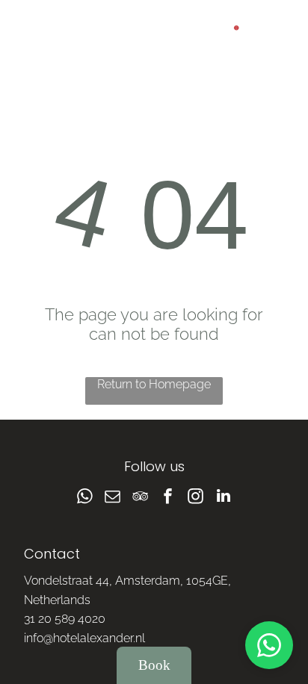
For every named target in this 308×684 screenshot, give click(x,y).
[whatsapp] (85, 498)
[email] (113, 498)
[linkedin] (223, 498)
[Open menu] (276, 35)
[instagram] (196, 498)
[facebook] (168, 498)
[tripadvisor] (141, 498)
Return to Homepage (154, 384)
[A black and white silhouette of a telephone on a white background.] (31, 42)
